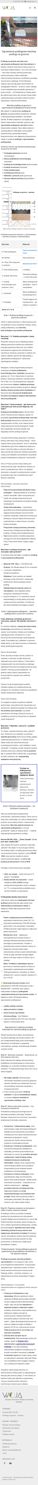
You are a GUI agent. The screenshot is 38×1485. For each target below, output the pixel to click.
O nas (4, 1453)
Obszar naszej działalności (11, 1450)
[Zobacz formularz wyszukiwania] (34, 8)
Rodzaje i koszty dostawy (11, 1425)
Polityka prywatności (9, 1444)
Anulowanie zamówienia (10, 1428)
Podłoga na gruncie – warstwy (12, 1415)
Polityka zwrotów (8, 1434)
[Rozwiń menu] (30, 7)
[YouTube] (10, 1463)
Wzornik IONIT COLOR (10, 1412)
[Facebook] (4, 1463)
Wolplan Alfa (23, 1341)
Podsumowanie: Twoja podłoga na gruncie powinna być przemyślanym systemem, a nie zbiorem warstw (19, 1251)
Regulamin (6, 1447)
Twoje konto (6, 1431)
